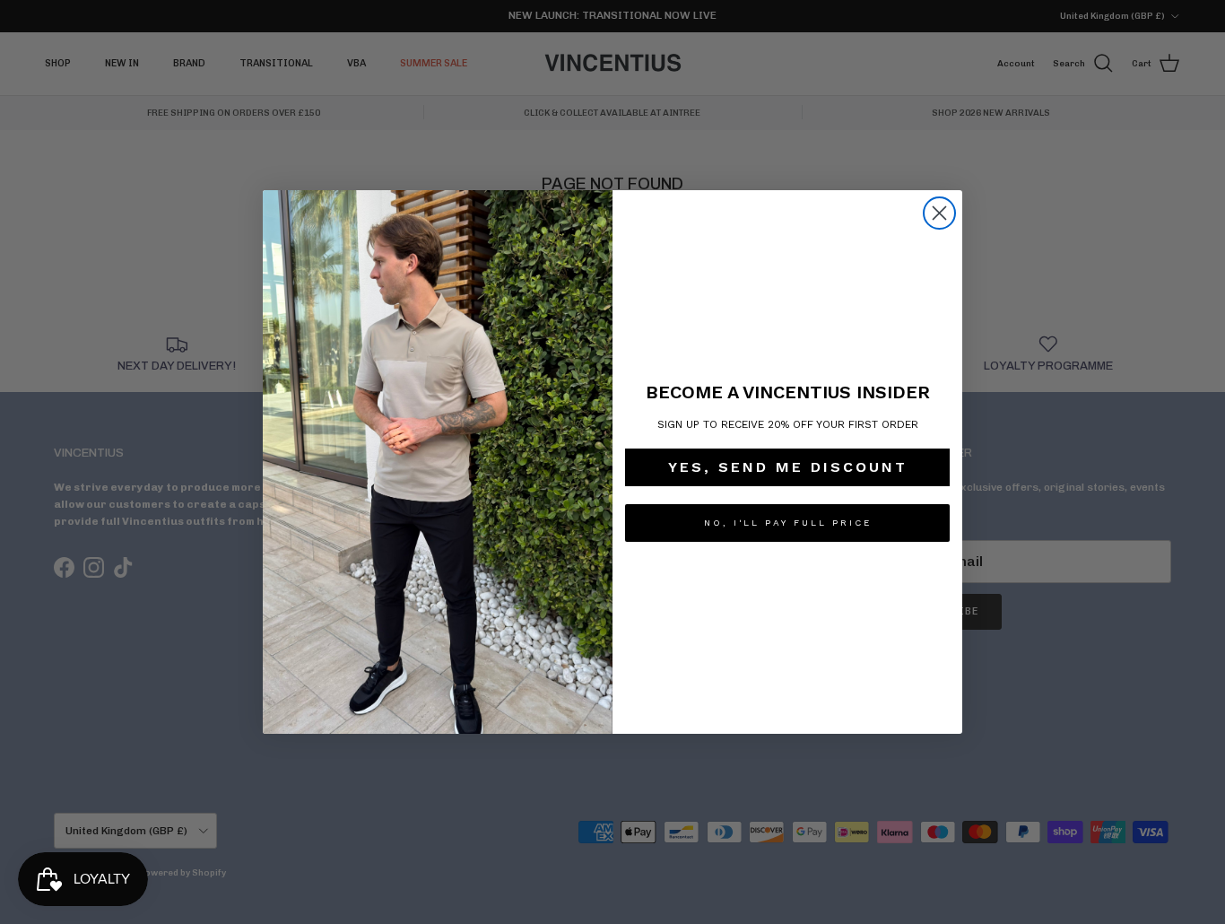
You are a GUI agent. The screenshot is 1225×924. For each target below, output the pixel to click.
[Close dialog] (939, 213)
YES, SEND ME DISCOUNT (788, 466)
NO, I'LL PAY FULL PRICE (788, 522)
